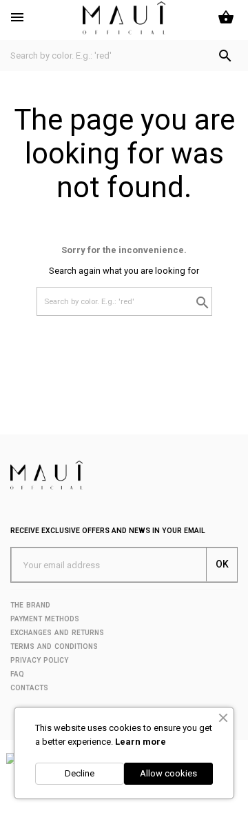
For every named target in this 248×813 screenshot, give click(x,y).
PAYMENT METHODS (44, 619)
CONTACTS (29, 688)
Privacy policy (39, 660)
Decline (79, 773)
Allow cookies (168, 773)
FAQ (17, 674)
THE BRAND (30, 605)
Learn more (140, 741)
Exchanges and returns (57, 632)
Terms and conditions (54, 646)
